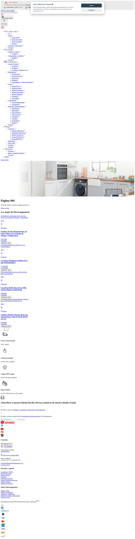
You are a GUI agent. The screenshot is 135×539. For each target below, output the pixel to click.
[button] (14, 224)
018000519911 (5, 451)
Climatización (12, 100)
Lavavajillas (15, 98)
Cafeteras (14, 118)
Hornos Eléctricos (17, 94)
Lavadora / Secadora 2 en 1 (20, 70)
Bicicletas (11, 151)
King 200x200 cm (17, 139)
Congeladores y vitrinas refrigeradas (22, 82)
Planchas (14, 123)
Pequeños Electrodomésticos (16, 106)
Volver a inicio (5, 208)
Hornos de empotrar (17, 92)
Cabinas (14, 43)
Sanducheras (15, 121)
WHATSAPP (5, 160)
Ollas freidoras (16, 112)
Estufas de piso (16, 86)
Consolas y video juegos (15, 46)
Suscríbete (21, 419)
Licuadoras (15, 116)
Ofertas (6, 157)
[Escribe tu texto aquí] (2, 426)
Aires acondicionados (18, 102)
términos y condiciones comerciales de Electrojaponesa (29, 410)
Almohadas (11, 141)
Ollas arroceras (16, 114)
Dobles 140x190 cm (18, 135)
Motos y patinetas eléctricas (16, 153)
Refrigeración (12, 72)
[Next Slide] (6, 329)
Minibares (15, 80)
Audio (10, 35)
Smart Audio (15, 37)
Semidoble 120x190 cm (19, 133)
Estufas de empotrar (17, 90)
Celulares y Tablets (13, 52)
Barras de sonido (16, 39)
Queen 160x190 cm (17, 137)
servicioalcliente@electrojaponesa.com (12, 463)
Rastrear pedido (8, 18)
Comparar (4, 228)
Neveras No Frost (17, 76)
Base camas (11, 143)
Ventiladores (15, 108)
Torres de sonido (16, 41)
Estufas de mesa (16, 88)
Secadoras (15, 68)
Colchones (11, 129)
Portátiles (14, 58)
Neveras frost (15, 74)
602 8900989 (8, 447)
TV (9, 33)
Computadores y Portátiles (15, 56)
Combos (10, 145)
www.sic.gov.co (5, 465)
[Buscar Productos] (2, 14)
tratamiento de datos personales (31, 416)
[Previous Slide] (2, 329)
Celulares (14, 54)
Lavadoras (15, 66)
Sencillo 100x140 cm (18, 131)
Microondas (15, 110)
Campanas (15, 96)
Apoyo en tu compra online (11, 455)
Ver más (10, 48)
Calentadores (15, 104)
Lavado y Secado (13, 64)
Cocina (10, 84)
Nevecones (15, 78)
